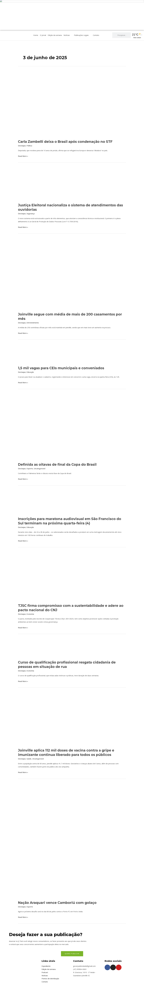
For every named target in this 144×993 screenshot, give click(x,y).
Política (29, 145)
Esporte (30, 468)
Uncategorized (39, 468)
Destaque (22, 145)
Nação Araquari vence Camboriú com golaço (57, 903)
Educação (30, 372)
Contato (96, 35)
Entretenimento (33, 323)
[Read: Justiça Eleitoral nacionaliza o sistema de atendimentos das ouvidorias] (53, 183)
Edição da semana (55, 35)
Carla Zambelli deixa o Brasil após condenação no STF (65, 142)
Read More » (23, 156)
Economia (30, 614)
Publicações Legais (81, 35)
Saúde (29, 759)
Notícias (67, 35)
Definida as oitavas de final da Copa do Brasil (57, 464)
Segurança (31, 213)
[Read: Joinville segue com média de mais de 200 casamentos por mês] (72, 273)
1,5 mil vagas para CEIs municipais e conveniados (61, 368)
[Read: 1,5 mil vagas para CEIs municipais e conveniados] (34, 353)
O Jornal (43, 35)
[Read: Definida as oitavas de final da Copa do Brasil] (71, 426)
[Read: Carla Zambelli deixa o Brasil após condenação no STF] (72, 103)
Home (35, 35)
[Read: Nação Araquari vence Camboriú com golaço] (64, 840)
